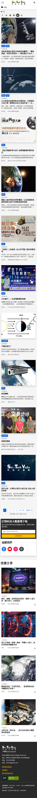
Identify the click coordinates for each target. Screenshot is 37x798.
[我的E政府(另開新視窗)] (4, 778)
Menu (2, 2)
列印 (21, 15)
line (13, 15)
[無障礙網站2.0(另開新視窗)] (13, 778)
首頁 (3, 11)
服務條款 (5, 770)
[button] (34, 2)
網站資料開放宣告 (7, 773)
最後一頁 (30, 510)
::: (1, 11)
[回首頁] (18, 2)
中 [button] (17, 15)
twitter (6, 15)
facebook (2, 15)
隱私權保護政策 (7, 767)
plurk (10, 15)
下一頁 (22, 510)
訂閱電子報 (18, 536)
